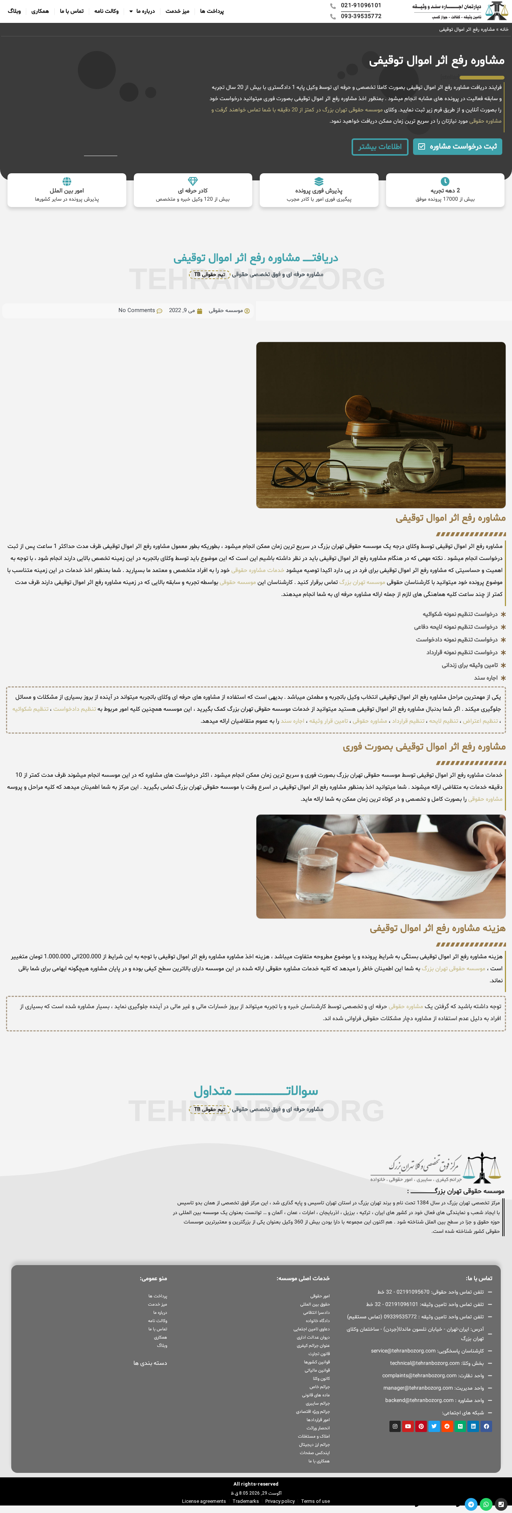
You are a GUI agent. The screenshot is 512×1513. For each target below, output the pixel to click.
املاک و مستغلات (313, 1436)
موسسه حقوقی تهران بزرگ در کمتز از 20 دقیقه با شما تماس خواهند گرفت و (297, 110)
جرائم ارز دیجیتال (314, 1445)
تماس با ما (72, 11)
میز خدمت (177, 11)
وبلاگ (14, 11)
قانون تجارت (318, 1354)
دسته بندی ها (150, 1363)
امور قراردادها (318, 1420)
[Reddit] (447, 1426)
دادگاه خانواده (317, 1321)
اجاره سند (292, 721)
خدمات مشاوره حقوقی (257, 570)
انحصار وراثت (318, 1428)
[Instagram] (395, 1426)
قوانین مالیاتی (317, 1370)
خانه (504, 29)
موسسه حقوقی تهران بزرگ (453, 969)
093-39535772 (398, 1504)
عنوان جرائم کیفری (313, 1346)
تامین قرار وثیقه (328, 721)
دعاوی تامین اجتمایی (311, 1329)
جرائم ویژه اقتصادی (312, 1412)
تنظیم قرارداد (408, 721)
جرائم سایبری (317, 1403)
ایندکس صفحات (314, 1453)
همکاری (40, 11)
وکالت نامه (106, 11)
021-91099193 (439, 1504)
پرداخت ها (212, 11)
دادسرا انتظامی (316, 1313)
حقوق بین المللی (314, 1304)
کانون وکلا (321, 1379)
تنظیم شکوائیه (30, 709)
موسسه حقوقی (237, 582)
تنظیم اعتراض (480, 721)
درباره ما (145, 11)
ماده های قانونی (315, 1395)
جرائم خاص (319, 1387)
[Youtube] (408, 1426)
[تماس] (501, 1504)
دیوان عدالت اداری (313, 1337)
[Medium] (460, 1426)
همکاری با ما (318, 1461)
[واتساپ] (486, 1504)
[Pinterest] (421, 1426)
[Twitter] (434, 1426)
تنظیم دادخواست (74, 709)
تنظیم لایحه (443, 721)
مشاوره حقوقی (485, 121)
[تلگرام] (471, 1504)
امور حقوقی (319, 1296)
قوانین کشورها (316, 1362)
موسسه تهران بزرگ (361, 582)
